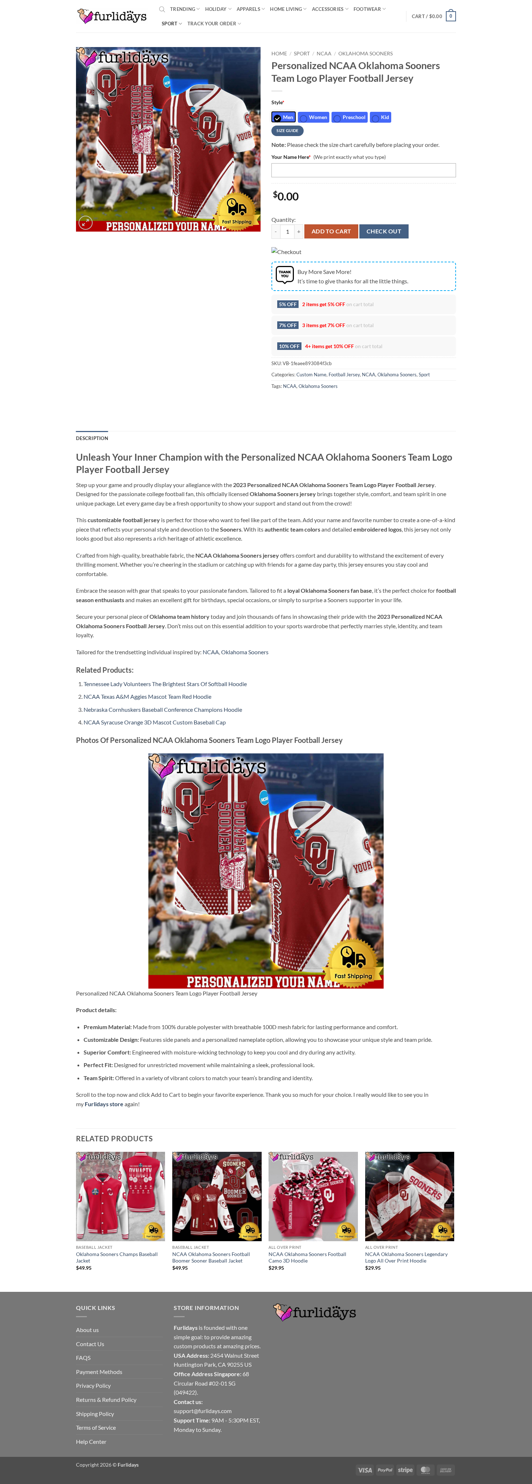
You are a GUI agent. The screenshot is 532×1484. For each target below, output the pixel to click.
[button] (434, 16)
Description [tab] (92, 438)
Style (277, 102)
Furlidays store (104, 1103)
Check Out (384, 231)
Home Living (286, 9)
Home (279, 53)
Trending (182, 9)
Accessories (328, 9)
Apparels (248, 9)
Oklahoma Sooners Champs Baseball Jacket (117, 1257)
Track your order (211, 23)
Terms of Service (96, 1427)
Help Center (91, 1441)
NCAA (324, 53)
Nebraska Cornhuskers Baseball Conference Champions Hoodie (163, 709)
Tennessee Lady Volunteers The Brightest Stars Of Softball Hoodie (165, 683)
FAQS (83, 1357)
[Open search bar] (162, 9)
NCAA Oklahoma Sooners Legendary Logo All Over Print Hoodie (406, 1257)
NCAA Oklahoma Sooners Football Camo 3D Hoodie (307, 1257)
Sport (169, 23)
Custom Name (311, 374)
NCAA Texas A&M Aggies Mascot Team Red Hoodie (147, 696)
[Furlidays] (112, 16)
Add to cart (331, 231)
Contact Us (90, 1343)
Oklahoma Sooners (365, 53)
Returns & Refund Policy (106, 1399)
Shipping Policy (95, 1413)
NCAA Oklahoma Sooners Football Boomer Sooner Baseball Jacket (211, 1257)
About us (87, 1329)
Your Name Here (291, 157)
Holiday (216, 9)
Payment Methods (99, 1371)
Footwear (367, 9)
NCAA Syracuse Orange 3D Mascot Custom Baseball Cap (155, 722)
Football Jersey (344, 374)
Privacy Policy (93, 1385)
